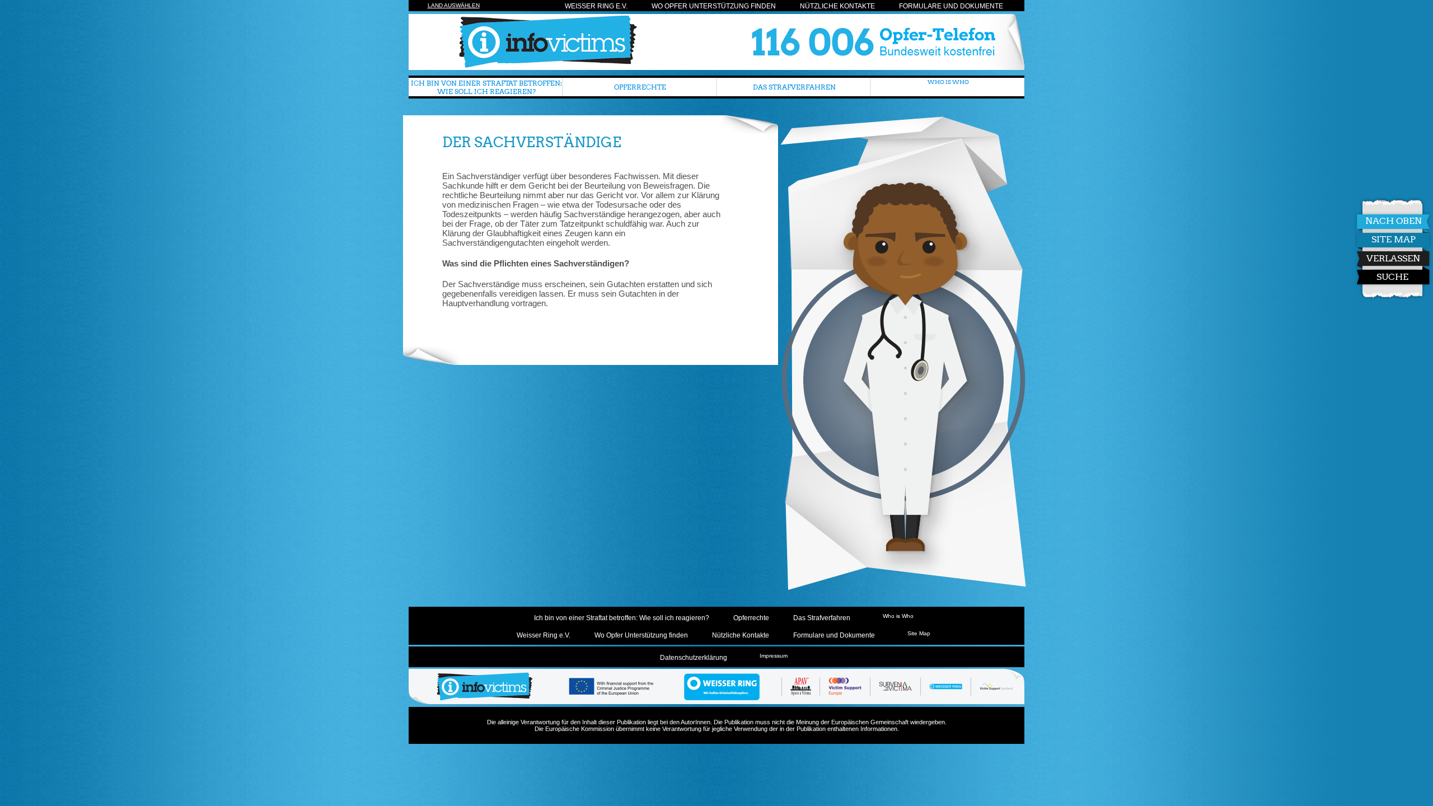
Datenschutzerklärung (693, 658)
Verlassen (1393, 258)
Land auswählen (454, 5)
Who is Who (948, 81)
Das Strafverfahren (794, 87)
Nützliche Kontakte (837, 6)
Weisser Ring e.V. (596, 6)
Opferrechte (640, 87)
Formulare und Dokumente (951, 6)
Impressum (774, 656)
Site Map (1393, 239)
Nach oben (1393, 220)
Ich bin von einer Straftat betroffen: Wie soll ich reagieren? (486, 87)
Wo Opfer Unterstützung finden (714, 6)
